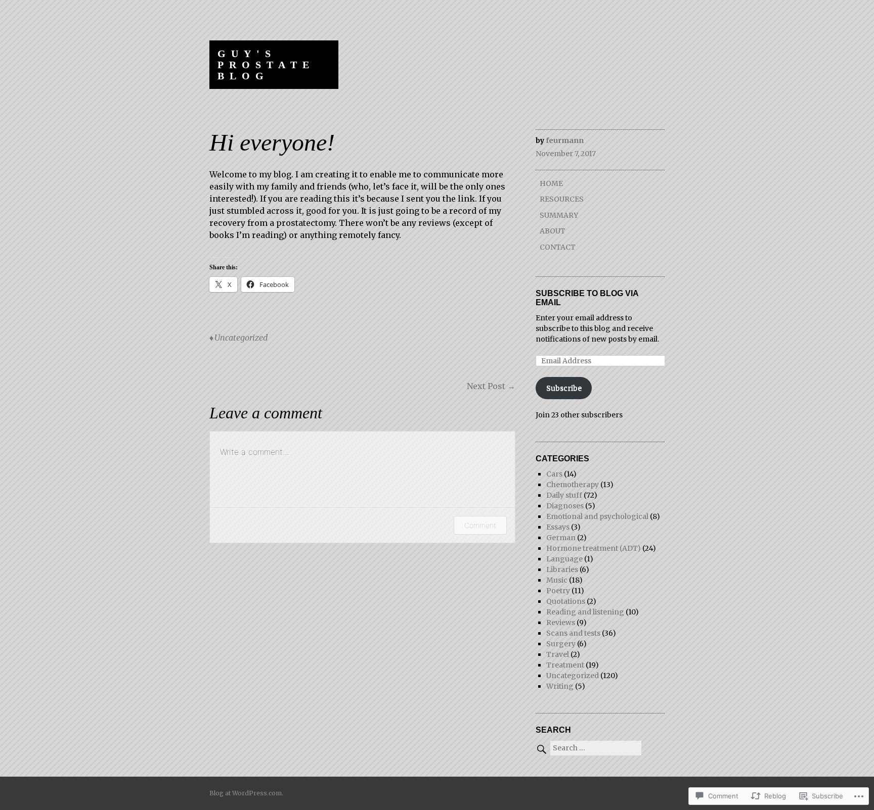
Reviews (560, 622)
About (552, 230)
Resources (562, 199)
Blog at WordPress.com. (246, 793)
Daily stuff (564, 495)
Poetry (558, 590)
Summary (559, 215)
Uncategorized (241, 337)
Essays (558, 527)
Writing (560, 686)
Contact (558, 247)
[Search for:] (588, 747)
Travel (557, 654)
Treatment (565, 665)
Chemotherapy (572, 484)
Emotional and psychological (597, 516)
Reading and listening (585, 611)
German (561, 537)
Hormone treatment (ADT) (593, 548)
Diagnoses (565, 505)
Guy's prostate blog (266, 64)
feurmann (565, 140)
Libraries (562, 569)
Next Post (491, 386)
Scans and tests (573, 633)
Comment (480, 525)
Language (564, 558)
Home (551, 183)
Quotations (565, 601)
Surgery (561, 643)
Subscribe (564, 388)
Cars (554, 474)
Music (556, 580)
